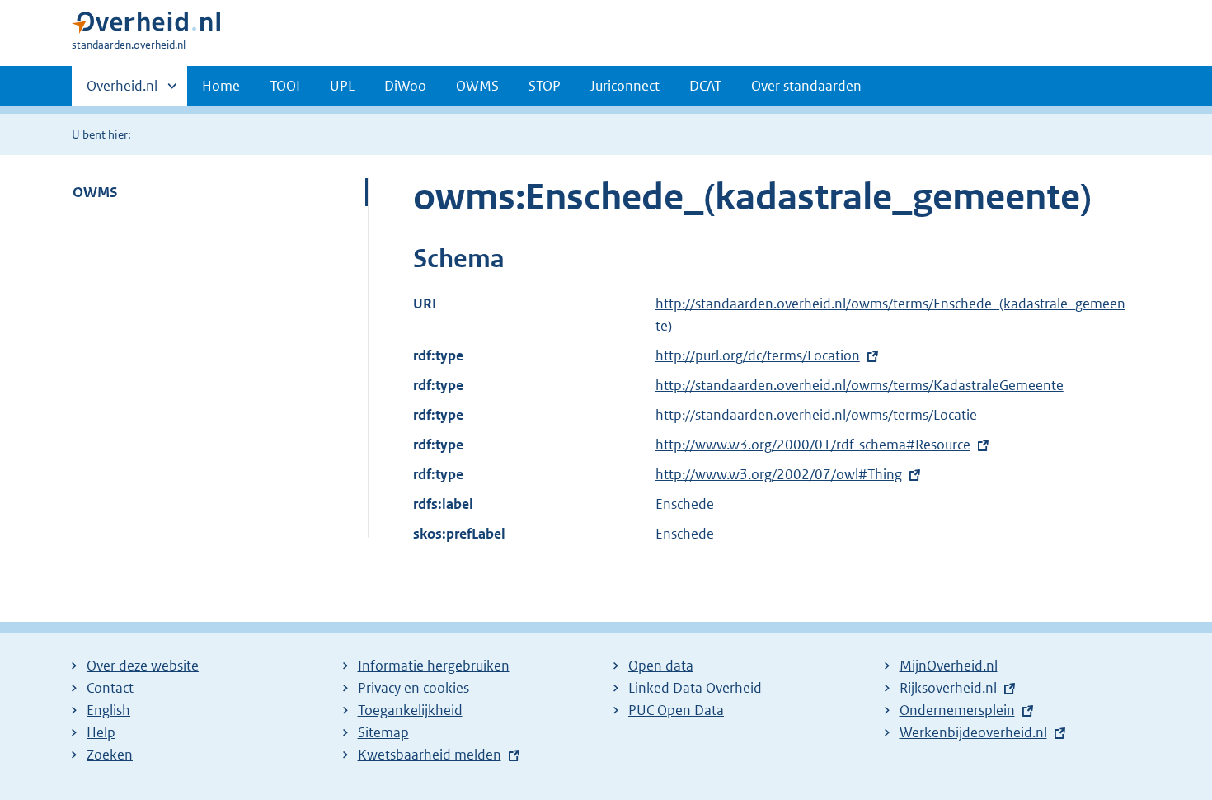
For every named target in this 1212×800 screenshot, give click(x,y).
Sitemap (383, 732)
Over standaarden (806, 86)
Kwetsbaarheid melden (429, 755)
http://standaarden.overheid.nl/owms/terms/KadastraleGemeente (859, 385)
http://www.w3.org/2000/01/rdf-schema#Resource (812, 444)
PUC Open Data (676, 710)
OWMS (477, 86)
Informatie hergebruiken (434, 665)
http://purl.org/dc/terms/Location (757, 355)
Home (221, 86)
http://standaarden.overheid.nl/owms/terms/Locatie (816, 415)
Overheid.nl (122, 91)
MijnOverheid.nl (949, 665)
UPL (342, 86)
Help (101, 732)
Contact (110, 688)
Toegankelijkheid (410, 710)
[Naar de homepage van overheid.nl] (146, 26)
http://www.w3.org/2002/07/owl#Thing (778, 474)
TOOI (285, 86)
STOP (544, 86)
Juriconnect (625, 86)
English (108, 710)
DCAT (705, 86)
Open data (660, 665)
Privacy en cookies (413, 688)
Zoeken (110, 755)
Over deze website (143, 665)
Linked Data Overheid (695, 688)
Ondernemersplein (957, 710)
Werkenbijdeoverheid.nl (973, 732)
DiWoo (405, 86)
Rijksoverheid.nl (948, 688)
